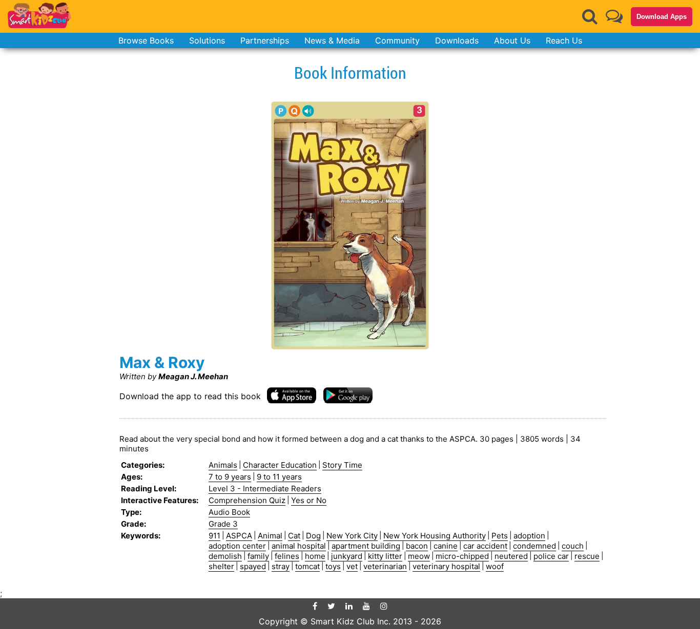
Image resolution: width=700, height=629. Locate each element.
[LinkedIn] (349, 606)
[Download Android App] (348, 394)
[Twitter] (331, 606)
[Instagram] (384, 606)
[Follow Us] (614, 16)
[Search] (590, 16)
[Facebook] (315, 606)
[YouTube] (366, 606)
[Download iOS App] (291, 394)
